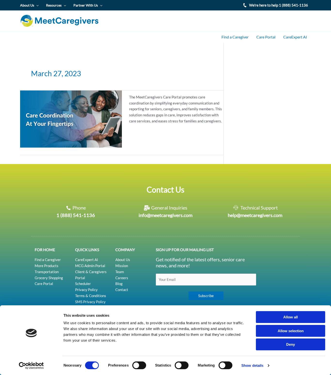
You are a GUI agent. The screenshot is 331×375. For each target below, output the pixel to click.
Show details (252, 365)
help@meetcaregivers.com (255, 215)
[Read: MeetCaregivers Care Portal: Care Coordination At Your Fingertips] (71, 118)
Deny (290, 344)
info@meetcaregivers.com (165, 215)
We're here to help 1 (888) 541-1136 (278, 5)
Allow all (290, 317)
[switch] (139, 365)
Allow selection (291, 331)
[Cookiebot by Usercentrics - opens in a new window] (31, 365)
